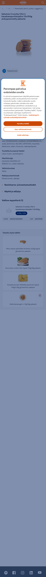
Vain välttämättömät (23, 129)
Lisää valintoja (23, 135)
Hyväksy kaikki (23, 123)
